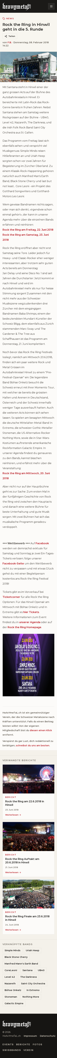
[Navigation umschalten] (51, 6)
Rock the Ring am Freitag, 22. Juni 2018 (28, 229)
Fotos (37, 1044)
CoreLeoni (11, 970)
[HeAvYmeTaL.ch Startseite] (17, 6)
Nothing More (30, 996)
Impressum (30, 1035)
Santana (27, 970)
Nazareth (10, 983)
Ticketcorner (11, 596)
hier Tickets (31, 612)
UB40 (41, 970)
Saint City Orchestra (33, 983)
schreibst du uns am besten (32, 745)
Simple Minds (12, 950)
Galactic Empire (14, 1003)
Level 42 (10, 976)
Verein (28, 1050)
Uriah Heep (32, 950)
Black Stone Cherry (16, 957)
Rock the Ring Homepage (24, 627)
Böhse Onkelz (13, 990)
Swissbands (12, 1050)
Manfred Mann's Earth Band (21, 963)
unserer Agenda (29, 622)
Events (8, 1044)
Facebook (42, 543)
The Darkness (28, 976)
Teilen (11, 36)
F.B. (10, 42)
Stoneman (11, 996)
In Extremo (33, 990)
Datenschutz (47, 1035)
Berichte (23, 1044)
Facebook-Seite (13, 563)
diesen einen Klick (41, 730)
